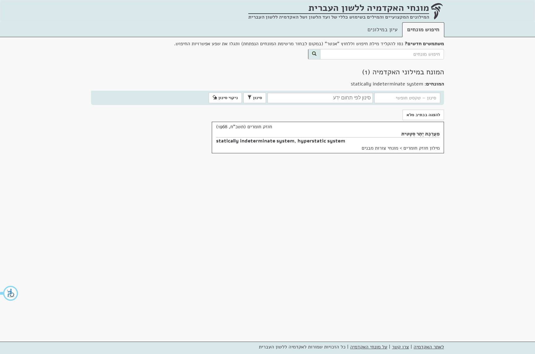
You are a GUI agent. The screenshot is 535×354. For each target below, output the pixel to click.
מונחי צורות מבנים (380, 148)
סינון (257, 98)
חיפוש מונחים (423, 29)
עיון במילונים (383, 29)
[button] (9, 293)
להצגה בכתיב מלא (423, 115)
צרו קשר (400, 346)
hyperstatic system (321, 141)
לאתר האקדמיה (429, 346)
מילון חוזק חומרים (421, 148)
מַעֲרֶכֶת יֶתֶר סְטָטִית (420, 133)
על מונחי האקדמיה (368, 346)
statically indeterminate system (255, 141)
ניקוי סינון (227, 98)
